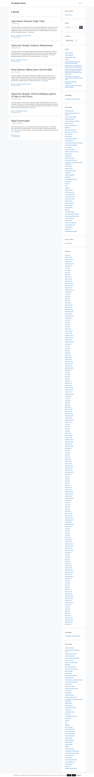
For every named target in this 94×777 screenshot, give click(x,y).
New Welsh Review (70, 198)
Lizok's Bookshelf (69, 192)
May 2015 (67, 533)
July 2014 (67, 554)
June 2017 (67, 478)
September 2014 (69, 550)
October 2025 (68, 261)
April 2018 (67, 457)
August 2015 (68, 526)
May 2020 (67, 402)
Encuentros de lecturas (71, 160)
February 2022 (68, 357)
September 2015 (69, 524)
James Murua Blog (69, 175)
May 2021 (67, 376)
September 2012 (69, 602)
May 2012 (67, 611)
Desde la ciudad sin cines (71, 151)
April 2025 (67, 274)
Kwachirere (68, 177)
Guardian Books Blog (70, 170)
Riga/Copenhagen (20, 120)
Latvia (14, 35)
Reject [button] (74, 775)
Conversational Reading (71, 145)
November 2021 (69, 363)
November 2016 (69, 494)
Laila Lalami (68, 181)
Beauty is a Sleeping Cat (71, 125)
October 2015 (68, 522)
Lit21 (66, 185)
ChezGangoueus (69, 140)
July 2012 (67, 606)
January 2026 (68, 257)
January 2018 (68, 463)
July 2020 (67, 398)
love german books (70, 196)
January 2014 (68, 567)
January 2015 (68, 541)
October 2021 (68, 365)
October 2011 (68, 624)
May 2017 (67, 480)
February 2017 (68, 487)
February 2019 (68, 435)
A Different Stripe (69, 110)
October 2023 (68, 313)
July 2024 (67, 294)
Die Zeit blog (68, 153)
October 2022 (68, 339)
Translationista (68, 227)
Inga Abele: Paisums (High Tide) (28, 21)
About (80, 3)
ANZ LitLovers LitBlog (70, 116)
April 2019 (67, 431)
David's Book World (70, 149)
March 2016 (68, 511)
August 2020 (68, 396)
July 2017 (67, 476)
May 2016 (67, 507)
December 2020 (69, 387)
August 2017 (68, 474)
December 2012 (69, 596)
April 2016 (67, 509)
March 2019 (68, 433)
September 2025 (69, 263)
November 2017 (69, 467)
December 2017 (69, 465)
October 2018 (68, 444)
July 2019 (67, 424)
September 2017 (69, 472)
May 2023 (67, 324)
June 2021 (67, 374)
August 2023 (68, 318)
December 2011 (69, 619)
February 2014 (68, 565)
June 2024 (67, 296)
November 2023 (69, 311)
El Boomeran (68, 156)
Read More (78, 775)
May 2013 (67, 585)
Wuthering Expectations (71, 231)
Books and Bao (69, 134)
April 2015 (67, 535)
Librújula (67, 183)
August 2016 (68, 500)
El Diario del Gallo (69, 158)
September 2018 (69, 446)
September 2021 (69, 368)
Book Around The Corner (71, 132)
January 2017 (68, 489)
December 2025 (69, 259)
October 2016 (68, 496)
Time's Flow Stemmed (70, 222)
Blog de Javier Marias (70, 129)
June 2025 (67, 270)
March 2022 (68, 355)
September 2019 (69, 420)
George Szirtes (69, 168)
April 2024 (67, 300)
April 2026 (67, 255)
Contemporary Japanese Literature (74, 142)
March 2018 (68, 459)
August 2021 (68, 370)
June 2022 (67, 348)
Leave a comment (16, 36)
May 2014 (67, 559)
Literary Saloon (69, 190)
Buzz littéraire (68, 136)
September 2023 (69, 315)
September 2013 (69, 576)
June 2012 (67, 609)
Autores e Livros (69, 123)
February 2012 (68, 617)
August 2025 (68, 266)
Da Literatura (68, 147)
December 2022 (69, 335)
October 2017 (68, 470)
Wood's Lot (68, 229)
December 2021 (69, 361)
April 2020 (67, 404)
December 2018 (69, 439)
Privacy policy (68, 14)
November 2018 (69, 441)
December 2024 (69, 283)
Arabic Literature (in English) (72, 121)
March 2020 (68, 407)
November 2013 (69, 572)
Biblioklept (67, 127)
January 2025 (68, 281)
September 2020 (69, 394)
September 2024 (69, 289)
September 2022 (69, 342)
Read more (31, 32)
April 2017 (67, 483)
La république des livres (71, 179)
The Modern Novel (18, 3)
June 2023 (67, 322)
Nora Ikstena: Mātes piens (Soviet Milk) (31, 69)
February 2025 (68, 279)
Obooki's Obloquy (69, 203)
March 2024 (68, 302)
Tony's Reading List (70, 224)
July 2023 (67, 320)
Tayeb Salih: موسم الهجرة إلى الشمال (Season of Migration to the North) (74, 78)
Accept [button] (69, 775)
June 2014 (67, 556)
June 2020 (67, 400)
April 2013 (67, 587)
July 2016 (67, 502)
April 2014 (67, 561)
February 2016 (68, 513)
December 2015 (69, 517)
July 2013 (67, 580)
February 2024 (68, 305)
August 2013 (68, 578)
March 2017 (68, 485)
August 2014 (68, 552)
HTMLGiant (68, 172)
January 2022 (68, 359)
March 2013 (68, 589)
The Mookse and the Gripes (72, 214)
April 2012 (67, 613)
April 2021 (67, 378)
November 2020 (69, 389)
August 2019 (68, 422)
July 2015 (67, 528)
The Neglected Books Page (72, 216)
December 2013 (69, 569)
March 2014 (68, 563)
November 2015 (69, 520)
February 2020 (68, 409)
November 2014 (69, 546)
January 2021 (68, 385)
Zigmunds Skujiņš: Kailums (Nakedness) (32, 45)
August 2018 (68, 448)
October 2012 (68, 600)
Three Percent (68, 220)
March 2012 (68, 615)
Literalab (67, 188)
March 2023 (68, 328)
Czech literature (69, 53)
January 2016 (68, 515)
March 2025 (68, 276)
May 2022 (67, 350)
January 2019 (68, 437)
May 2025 (67, 272)
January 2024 (68, 307)
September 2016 (69, 498)
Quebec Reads (69, 207)
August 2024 (68, 292)
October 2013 (68, 574)
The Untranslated (69, 218)
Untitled (67, 59)
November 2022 (69, 337)
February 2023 (68, 331)
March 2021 (68, 381)
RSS (67, 49)
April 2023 (67, 326)
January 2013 (68, 593)
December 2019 (69, 413)
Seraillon (67, 209)
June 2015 (67, 530)
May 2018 (67, 454)
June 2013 (67, 583)
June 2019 (67, 426)
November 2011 (69, 622)
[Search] (81, 27)
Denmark (14, 135)
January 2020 (68, 411)
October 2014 (68, 548)
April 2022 (67, 352)
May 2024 (67, 298)
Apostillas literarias (70, 119)
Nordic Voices (68, 201)
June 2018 (67, 452)
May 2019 (67, 428)
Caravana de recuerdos (71, 138)
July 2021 (67, 372)
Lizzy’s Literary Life (70, 194)
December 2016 (69, 491)
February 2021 (68, 383)
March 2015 (68, 537)
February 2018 (68, 461)
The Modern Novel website (21, 35)
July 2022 (67, 346)
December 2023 (69, 309)
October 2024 (68, 287)
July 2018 (67, 450)
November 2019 (69, 415)
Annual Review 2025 (70, 57)
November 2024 (69, 285)
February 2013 (68, 591)
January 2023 (68, 333)
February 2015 (68, 539)
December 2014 (69, 543)
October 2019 (68, 418)
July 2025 (67, 268)
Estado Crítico (68, 166)
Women (29, 35)
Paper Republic (69, 205)
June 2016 (67, 504)
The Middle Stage (69, 211)
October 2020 (68, 391)
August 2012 (68, 604)
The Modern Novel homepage (72, 99)
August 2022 (68, 344)
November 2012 (69, 598)
